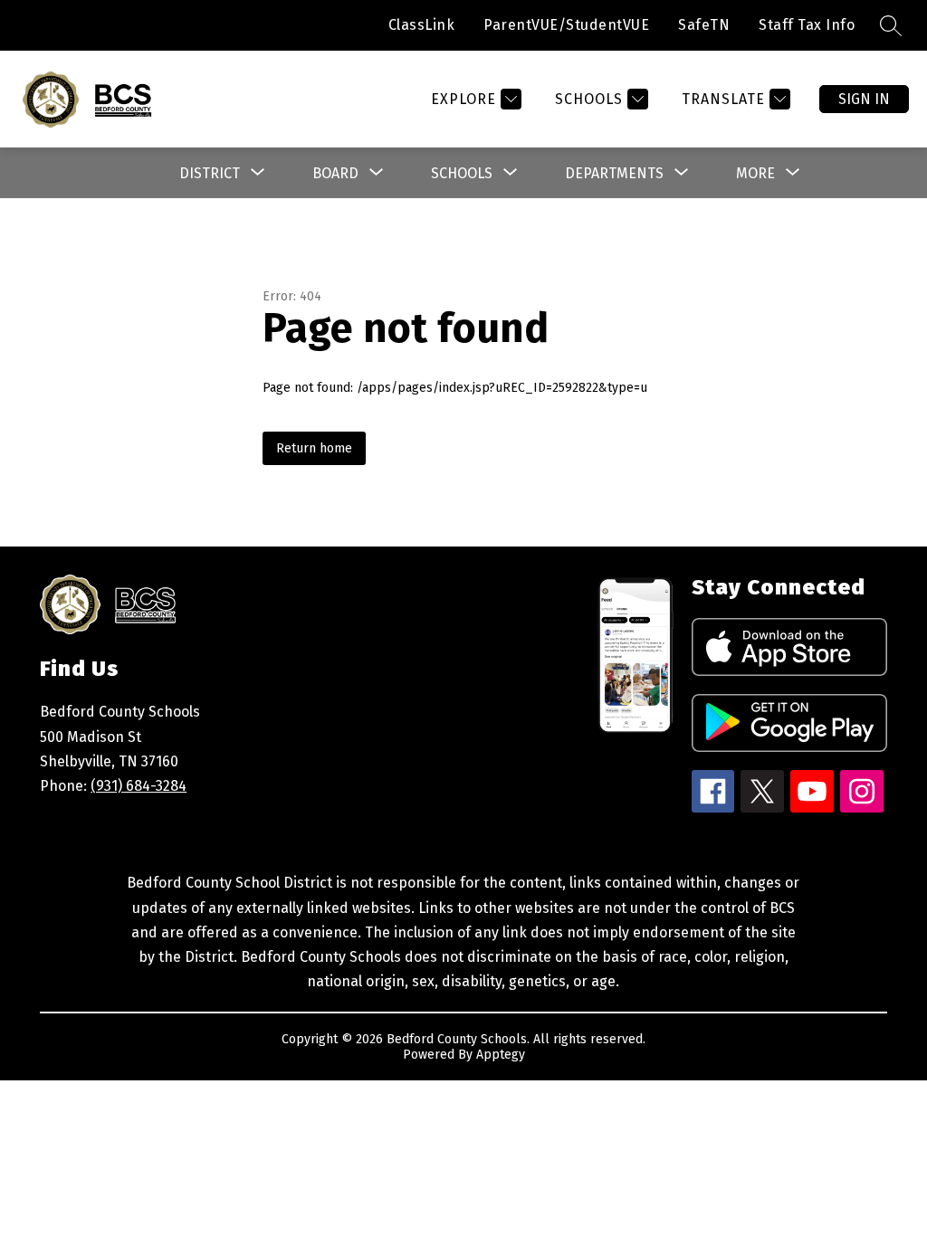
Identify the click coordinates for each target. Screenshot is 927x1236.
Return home (314, 448)
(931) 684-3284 (138, 785)
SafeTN (704, 24)
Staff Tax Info (807, 24)
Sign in (864, 99)
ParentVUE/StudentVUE (566, 24)
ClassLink (421, 24)
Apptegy (500, 1054)
